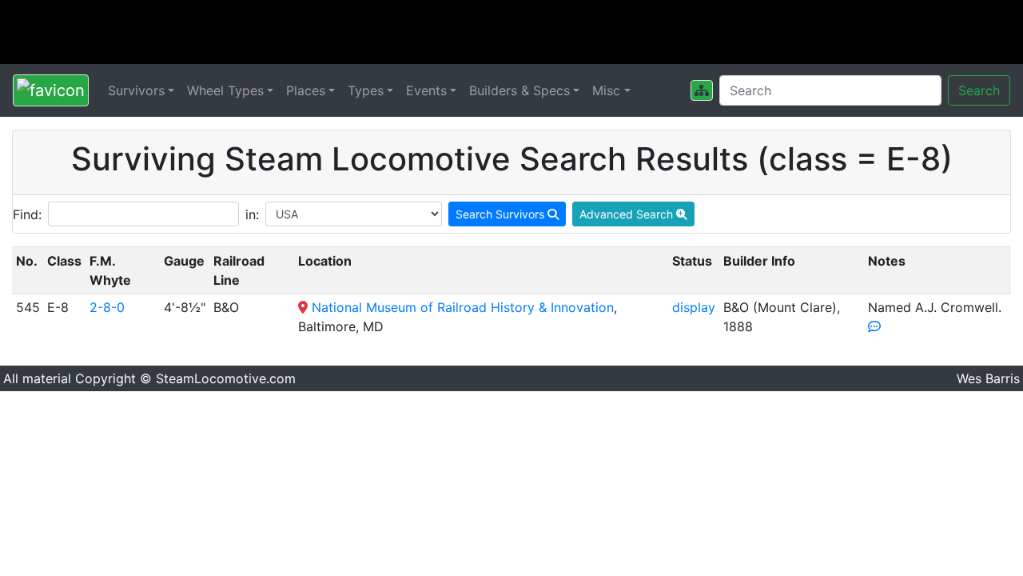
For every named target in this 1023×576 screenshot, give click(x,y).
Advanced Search (627, 214)
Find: (27, 214)
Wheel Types (225, 90)
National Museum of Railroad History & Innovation (463, 307)
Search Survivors (501, 214)
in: (252, 214)
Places (305, 90)
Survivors (136, 90)
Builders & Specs (519, 90)
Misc (606, 90)
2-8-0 (107, 307)
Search (979, 90)
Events (426, 90)
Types (366, 90)
